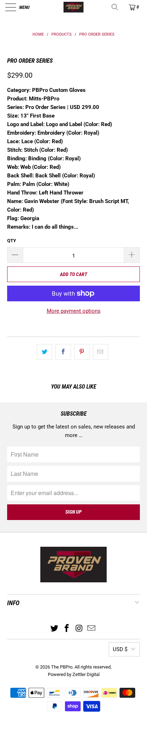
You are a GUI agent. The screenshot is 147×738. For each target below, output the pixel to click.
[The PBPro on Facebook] (67, 628)
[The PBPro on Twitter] (54, 628)
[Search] (115, 7)
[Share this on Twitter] (44, 352)
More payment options (74, 311)
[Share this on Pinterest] (82, 352)
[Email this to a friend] (100, 352)
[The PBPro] (73, 7)
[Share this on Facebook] (63, 352)
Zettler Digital (86, 674)
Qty (11, 240)
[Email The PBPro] (91, 628)
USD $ (120, 649)
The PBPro (61, 667)
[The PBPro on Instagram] (79, 628)
